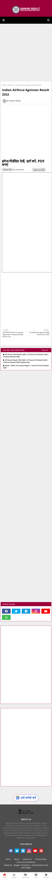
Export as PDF (39, 169)
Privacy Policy (40, 859)
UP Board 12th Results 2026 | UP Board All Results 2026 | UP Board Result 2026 (26, 355)
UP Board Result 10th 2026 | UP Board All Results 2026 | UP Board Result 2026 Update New (25, 361)
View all (45, 350)
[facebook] (6, 611)
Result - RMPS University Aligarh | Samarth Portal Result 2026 (26, 366)
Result (10, 85)
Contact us (27, 859)
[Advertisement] (26, 52)
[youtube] (45, 611)
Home (4, 85)
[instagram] (36, 611)
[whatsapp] (6, 617)
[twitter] (16, 611)
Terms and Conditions (26, 862)
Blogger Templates (22, 865)
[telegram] (26, 611)
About (16, 859)
